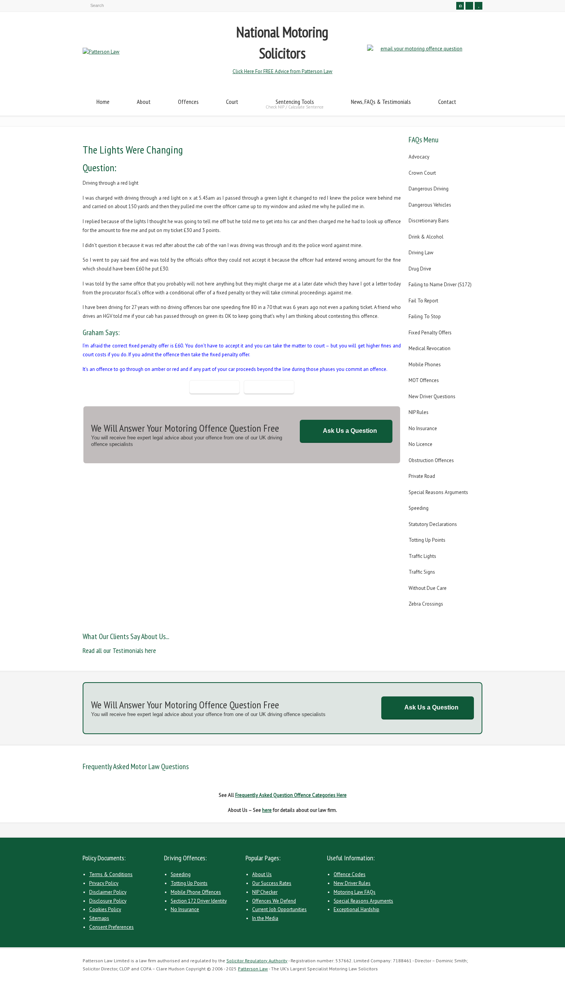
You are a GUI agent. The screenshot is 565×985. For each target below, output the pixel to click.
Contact (447, 101)
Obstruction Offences (431, 460)
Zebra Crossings (426, 604)
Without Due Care (428, 588)
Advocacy (419, 157)
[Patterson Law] (101, 51)
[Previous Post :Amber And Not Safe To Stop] (214, 387)
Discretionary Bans (429, 220)
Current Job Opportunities (279, 909)
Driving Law (421, 252)
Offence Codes (350, 874)
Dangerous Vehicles (430, 205)
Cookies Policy (105, 909)
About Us (262, 874)
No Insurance (423, 428)
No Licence (420, 444)
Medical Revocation (429, 348)
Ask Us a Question (350, 430)
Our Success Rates (271, 883)
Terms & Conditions (111, 874)
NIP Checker (265, 892)
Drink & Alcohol (426, 237)
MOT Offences (424, 380)
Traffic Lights (422, 556)
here (267, 810)
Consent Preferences (111, 927)
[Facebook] (469, 6)
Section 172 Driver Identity (199, 901)
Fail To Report (423, 300)
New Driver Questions (432, 396)
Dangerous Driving (429, 188)
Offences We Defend (274, 901)
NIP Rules (419, 412)
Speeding (419, 508)
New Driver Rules (352, 883)
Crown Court (422, 173)
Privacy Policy (103, 883)
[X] (460, 6)
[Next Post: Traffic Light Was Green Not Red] (269, 387)
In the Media (265, 918)
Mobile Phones (425, 364)
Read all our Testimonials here (119, 650)
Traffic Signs (422, 572)
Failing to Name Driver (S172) (440, 284)
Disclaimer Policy (107, 892)
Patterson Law (253, 969)
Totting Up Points (427, 540)
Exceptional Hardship (356, 909)
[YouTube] (478, 6)
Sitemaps (99, 918)
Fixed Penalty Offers (430, 332)
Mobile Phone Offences (196, 892)
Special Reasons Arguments (438, 492)
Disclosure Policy (107, 901)
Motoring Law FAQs (355, 892)
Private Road (422, 476)
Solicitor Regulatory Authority (256, 960)
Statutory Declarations (433, 524)
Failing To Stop (425, 316)
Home (103, 101)
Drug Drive (420, 268)
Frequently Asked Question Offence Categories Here (291, 795)
